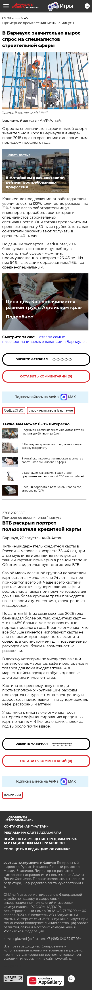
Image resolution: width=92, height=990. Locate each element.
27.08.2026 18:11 (13, 513)
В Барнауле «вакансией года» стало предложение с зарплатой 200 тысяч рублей (52, 474)
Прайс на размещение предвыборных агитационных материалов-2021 (40, 841)
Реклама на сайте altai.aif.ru (32, 833)
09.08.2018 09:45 (15, 18)
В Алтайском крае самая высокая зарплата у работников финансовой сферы (52, 460)
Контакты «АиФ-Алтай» (26, 826)
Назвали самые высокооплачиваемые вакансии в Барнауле (43, 339)
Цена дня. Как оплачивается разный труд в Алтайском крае (44, 304)
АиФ (44, 112)
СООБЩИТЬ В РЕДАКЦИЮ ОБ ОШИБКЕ (37, 849)
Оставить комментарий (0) (46, 376)
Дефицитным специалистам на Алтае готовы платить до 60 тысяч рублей (52, 431)
